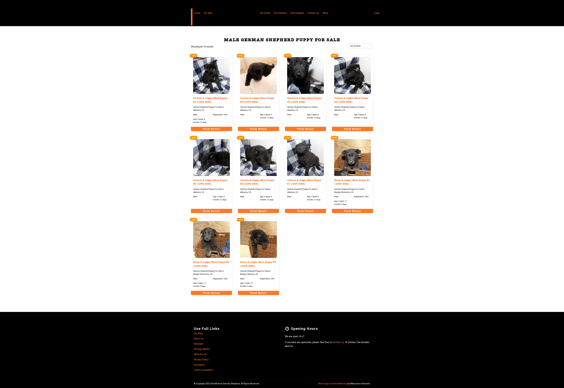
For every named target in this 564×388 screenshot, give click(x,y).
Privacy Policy (201, 359)
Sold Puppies (297, 13)
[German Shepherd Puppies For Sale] (191, 13)
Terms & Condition (203, 370)
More (325, 13)
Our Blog (198, 333)
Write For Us (200, 354)
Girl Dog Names (202, 349)
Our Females (280, 13)
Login (377, 13)
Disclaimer (199, 364)
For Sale (208, 13)
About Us (198, 338)
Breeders (198, 343)
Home (197, 13)
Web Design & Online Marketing (332, 383)
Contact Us (313, 13)
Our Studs (265, 13)
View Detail (211, 128)
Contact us (338, 342)
